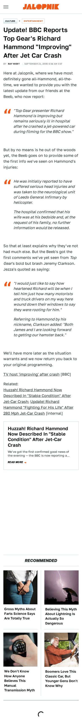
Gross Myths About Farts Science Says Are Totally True (20, 613)
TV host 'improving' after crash (31, 374)
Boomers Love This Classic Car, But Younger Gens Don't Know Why (61, 679)
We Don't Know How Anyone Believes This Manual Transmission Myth (19, 680)
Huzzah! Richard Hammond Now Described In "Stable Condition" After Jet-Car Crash (37, 396)
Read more (15, 462)
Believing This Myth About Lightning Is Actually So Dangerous (61, 616)
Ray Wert (14, 63)
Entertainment (33, 21)
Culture (10, 21)
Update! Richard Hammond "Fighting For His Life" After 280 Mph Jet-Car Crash (38, 407)
